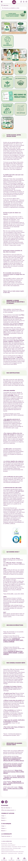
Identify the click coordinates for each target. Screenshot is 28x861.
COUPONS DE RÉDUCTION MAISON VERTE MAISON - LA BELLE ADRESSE (13, 653)
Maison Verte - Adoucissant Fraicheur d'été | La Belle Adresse (13, 772)
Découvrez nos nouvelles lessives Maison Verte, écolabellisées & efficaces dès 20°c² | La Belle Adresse (13, 759)
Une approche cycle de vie (11, 419)
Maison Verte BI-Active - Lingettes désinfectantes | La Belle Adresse (13, 783)
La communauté (6, 834)
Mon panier (24, 846)
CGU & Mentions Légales (17, 848)
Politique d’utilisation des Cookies (6, 848)
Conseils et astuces (7, 813)
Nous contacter (14, 846)
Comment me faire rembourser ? (6, 846)
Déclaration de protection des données (7, 849)
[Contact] (21, 2)
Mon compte (10, 843)
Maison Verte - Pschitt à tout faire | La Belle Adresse (13, 788)
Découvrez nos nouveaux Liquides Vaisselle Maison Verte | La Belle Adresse (12, 766)
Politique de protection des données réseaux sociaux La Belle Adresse (12, 851)
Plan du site (19, 846)
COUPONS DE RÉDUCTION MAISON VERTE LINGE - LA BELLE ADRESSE (13, 640)
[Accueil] (14, 2)
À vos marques (6, 823)
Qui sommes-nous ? (4, 843)
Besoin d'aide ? (20, 853)
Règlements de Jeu (4, 853)
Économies (4, 805)
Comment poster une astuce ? (13, 853)
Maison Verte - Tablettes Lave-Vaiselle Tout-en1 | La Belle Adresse (14, 777)
